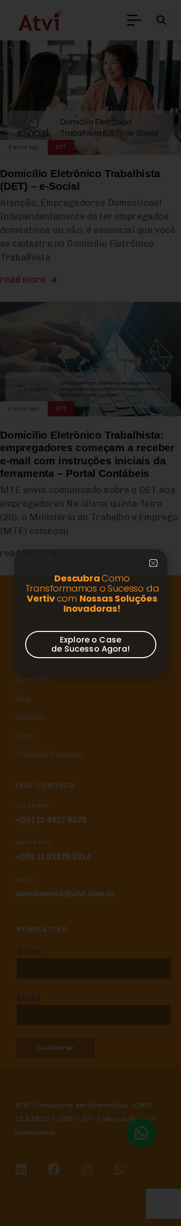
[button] (153, 563)
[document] (90, 613)
